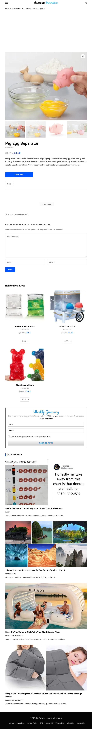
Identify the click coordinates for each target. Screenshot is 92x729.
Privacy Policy (32, 723)
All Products (16, 8)
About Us (70, 723)
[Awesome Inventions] (46, 2)
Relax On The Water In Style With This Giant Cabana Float (32, 632)
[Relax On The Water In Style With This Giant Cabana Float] (46, 606)
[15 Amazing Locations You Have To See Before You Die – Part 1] (46, 544)
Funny (7, 512)
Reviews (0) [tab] (47, 204)
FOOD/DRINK (26, 8)
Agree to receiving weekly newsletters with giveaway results (30, 437)
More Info (19, 174)
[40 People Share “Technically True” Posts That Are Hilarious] (46, 482)
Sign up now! (46, 443)
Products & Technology (14, 635)
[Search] (86, 2)
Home (7, 8)
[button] (83, 56)
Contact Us (81, 723)
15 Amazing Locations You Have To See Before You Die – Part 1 (35, 570)
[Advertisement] (46, 30)
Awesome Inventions (16, 723)
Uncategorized (11, 574)
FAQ (41, 723)
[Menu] (6, 2)
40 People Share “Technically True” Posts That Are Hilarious (34, 508)
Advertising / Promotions (55, 723)
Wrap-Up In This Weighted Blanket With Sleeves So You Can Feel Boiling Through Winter (43, 695)
